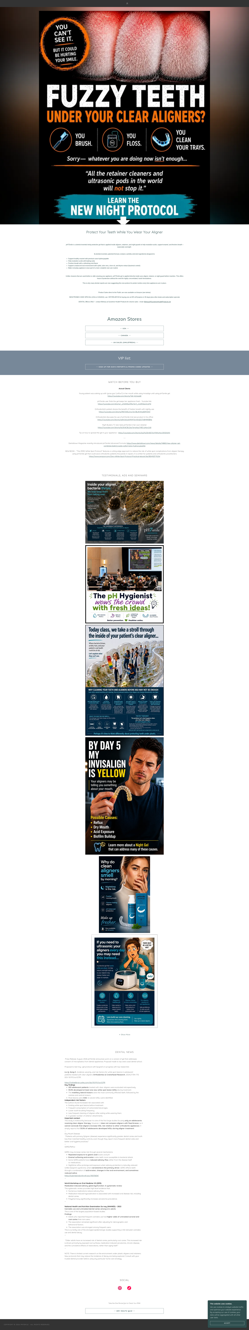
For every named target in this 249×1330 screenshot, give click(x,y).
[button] (127, 3)
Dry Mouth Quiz (124, 1311)
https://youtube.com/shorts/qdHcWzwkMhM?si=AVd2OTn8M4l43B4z (124, 420)
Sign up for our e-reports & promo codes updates (124, 367)
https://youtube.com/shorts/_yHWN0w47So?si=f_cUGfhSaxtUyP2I (124, 404)
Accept (227, 1323)
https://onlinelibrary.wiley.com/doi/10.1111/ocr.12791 (85, 1082)
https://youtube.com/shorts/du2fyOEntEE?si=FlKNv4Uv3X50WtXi (144, 433)
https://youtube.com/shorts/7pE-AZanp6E (124, 396)
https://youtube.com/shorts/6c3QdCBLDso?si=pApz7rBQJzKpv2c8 (124, 427)
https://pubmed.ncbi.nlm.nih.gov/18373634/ (82, 1176)
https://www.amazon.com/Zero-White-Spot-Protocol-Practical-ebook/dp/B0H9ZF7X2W (124, 456)
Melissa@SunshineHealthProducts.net (157, 302)
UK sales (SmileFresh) (124, 342)
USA (124, 328)
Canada (124, 335)
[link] (119, 1288)
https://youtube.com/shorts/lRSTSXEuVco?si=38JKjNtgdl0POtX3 (124, 412)
